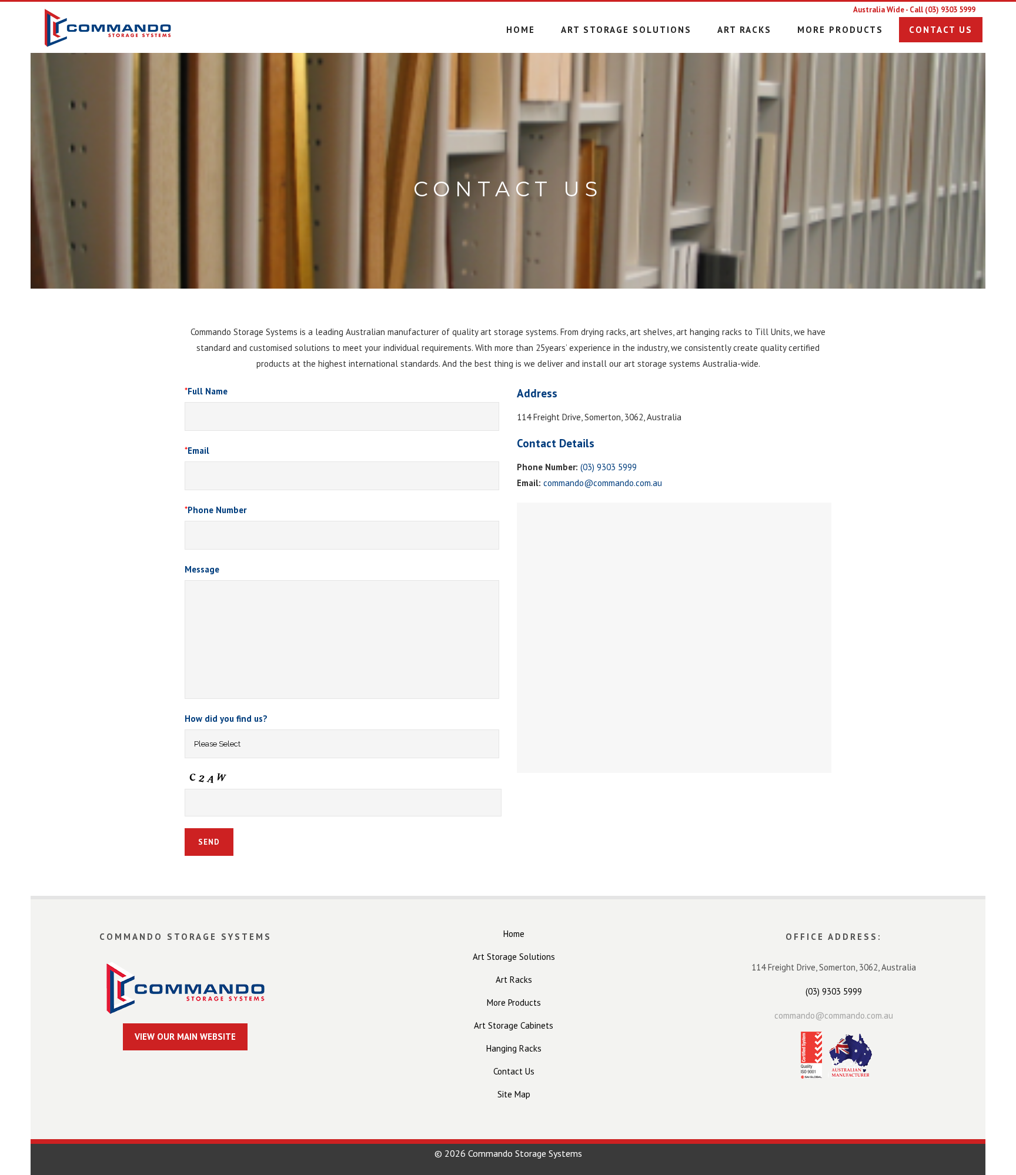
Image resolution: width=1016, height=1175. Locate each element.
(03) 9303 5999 (950, 10)
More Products (514, 1002)
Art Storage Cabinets (513, 1025)
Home (513, 933)
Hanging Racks (514, 1048)
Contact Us (513, 1071)
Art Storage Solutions (514, 956)
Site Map (513, 1094)
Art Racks (514, 979)
